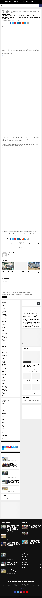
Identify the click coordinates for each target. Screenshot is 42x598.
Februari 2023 (4, 365)
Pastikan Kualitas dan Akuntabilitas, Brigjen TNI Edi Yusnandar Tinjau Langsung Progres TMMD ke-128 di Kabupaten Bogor (34, 534)
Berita (3, 14)
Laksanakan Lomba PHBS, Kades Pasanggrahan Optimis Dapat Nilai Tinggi (21, 273)
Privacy (23, 1)
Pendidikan (3, 420)
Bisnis (3, 404)
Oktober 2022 (4, 371)
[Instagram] (21, 592)
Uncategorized (4, 435)
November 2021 (4, 387)
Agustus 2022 (4, 374)
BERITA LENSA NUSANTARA (21, 581)
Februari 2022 (4, 383)
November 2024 (4, 334)
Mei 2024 (3, 343)
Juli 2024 (3, 340)
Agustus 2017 (4, 395)
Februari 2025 (4, 330)
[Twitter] (18, 592)
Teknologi (3, 431)
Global (3, 409)
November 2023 (4, 352)
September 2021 (4, 390)
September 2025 (4, 320)
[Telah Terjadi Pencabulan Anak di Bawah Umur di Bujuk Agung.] (36, 376)
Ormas (3, 419)
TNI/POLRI (8, 14)
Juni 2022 (3, 377)
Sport (3, 429)
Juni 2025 (3, 324)
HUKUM (3, 412)
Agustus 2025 (4, 321)
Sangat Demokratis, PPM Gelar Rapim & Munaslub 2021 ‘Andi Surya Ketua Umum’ (21, 244)
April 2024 (3, 345)
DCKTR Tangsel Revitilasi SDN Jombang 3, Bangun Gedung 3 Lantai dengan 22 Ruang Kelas (13, 481)
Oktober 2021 (4, 389)
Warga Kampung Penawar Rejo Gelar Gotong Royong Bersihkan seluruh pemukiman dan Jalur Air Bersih (34, 273)
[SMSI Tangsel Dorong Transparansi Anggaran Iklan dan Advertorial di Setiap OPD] (5, 459)
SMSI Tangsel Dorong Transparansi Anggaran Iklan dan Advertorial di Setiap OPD (13, 458)
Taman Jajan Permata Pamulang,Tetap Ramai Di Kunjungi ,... (27, 392)
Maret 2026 (4, 311)
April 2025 (3, 327)
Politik (3, 422)
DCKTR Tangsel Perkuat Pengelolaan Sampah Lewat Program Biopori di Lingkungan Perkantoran (13, 488)
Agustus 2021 (4, 392)
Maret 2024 (4, 346)
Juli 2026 (3, 305)
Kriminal (3, 416)
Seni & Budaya (4, 426)
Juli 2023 (3, 358)
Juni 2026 (3, 306)
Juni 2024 (3, 342)
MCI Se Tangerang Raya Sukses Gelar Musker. (21, 249)
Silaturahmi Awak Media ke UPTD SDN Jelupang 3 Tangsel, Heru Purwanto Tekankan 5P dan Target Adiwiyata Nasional (35, 542)
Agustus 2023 (4, 356)
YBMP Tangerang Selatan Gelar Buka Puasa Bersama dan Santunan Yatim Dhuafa (7, 273)
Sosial (3, 428)
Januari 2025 (4, 331)
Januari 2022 (4, 384)
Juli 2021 (3, 393)
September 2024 (4, 337)
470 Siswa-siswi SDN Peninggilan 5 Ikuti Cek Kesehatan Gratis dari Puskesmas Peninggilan (12, 465)
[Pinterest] (24, 592)
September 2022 (4, 373)
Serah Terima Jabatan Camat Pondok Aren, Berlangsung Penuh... (35, 392)
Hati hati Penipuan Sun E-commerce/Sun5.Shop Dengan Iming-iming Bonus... (27, 381)
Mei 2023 (3, 361)
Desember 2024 (4, 333)
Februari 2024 (4, 348)
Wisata (3, 438)
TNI (2, 432)
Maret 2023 (4, 364)
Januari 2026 (4, 314)
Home (3, 410)
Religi (3, 425)
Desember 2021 (4, 386)
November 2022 (4, 370)
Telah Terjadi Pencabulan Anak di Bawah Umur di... (35, 380)
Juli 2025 (3, 323)
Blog (20, 1)
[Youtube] (27, 592)
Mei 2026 (3, 308)
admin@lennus (5, 20)
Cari (23, 301)
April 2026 (3, 309)
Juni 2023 (3, 359)
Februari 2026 (4, 312)
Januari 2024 (4, 349)
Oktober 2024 (4, 336)
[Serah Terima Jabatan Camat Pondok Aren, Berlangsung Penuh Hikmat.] (36, 387)
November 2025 (4, 317)
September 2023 (4, 355)
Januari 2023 (4, 367)
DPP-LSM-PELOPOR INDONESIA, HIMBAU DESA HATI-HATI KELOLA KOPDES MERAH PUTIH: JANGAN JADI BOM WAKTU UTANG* (13, 544)
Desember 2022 (4, 368)
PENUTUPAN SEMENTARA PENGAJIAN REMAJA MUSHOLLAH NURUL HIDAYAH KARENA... (31, 365)
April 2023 (3, 362)
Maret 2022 (4, 381)
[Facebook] (15, 592)
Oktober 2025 (4, 318)
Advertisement (27, 1)
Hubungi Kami (33, 1)
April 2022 (3, 380)
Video (3, 437)
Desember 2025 (4, 315)
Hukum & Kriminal (5, 413)
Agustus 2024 (4, 339)
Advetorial (3, 401)
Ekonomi (3, 407)
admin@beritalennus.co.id (23, 588)
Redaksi (3, 423)
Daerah (5, 14)
